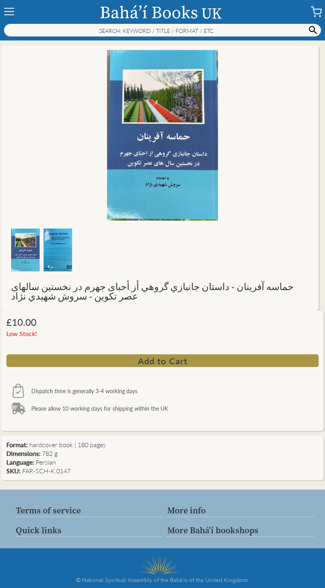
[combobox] (162, 30)
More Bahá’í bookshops (212, 530)
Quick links (38, 530)
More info (186, 510)
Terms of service (48, 510)
